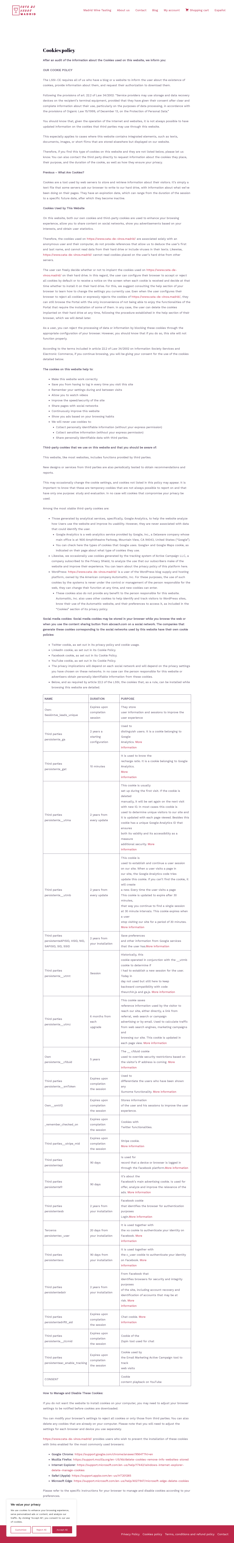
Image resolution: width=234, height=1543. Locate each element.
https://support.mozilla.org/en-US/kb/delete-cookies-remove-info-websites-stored (131, 1459)
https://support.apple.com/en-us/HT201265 (101, 1475)
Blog (155, 10)
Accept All (62, 1529)
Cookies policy (152, 1534)
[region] (41, 1518)
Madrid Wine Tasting (97, 10)
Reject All (41, 1529)
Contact (140, 10)
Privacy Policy (130, 1534)
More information (132, 927)
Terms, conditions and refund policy (189, 1534)
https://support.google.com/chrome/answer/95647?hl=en (114, 1454)
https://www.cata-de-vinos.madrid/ (111, 238)
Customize (20, 1529)
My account (172, 10)
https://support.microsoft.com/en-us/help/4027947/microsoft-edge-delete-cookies (131, 1480)
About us (123, 10)
